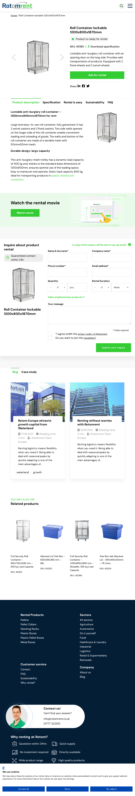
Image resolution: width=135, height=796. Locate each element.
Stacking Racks (30, 629)
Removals (86, 660)
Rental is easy (73, 102)
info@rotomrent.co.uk (57, 719)
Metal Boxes (28, 642)
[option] (38, 57)
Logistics (85, 651)
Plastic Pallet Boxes (32, 637)
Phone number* (57, 265)
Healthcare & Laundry (93, 642)
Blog (15, 372)
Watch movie (25, 213)
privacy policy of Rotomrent (92, 334)
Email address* (100, 265)
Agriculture (86, 624)
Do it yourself (88, 633)
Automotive (87, 629)
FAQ (110, 102)
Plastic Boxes (29, 633)
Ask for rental (97, 75)
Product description (25, 102)
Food (83, 637)
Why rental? (28, 682)
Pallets (25, 620)
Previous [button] (14, 57)
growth (37, 472)
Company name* (101, 250)
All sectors (86, 620)
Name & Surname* (58, 250)
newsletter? (90, 337)
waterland (23, 472)
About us (85, 672)
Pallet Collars (28, 624)
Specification (51, 102)
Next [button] (62, 57)
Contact (25, 669)
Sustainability (95, 102)
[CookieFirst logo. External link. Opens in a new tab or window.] (3, 768)
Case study (29, 372)
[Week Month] (121, 288)
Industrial (85, 646)
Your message (55, 304)
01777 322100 (52, 723)
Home (14, 15)
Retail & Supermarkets (93, 655)
